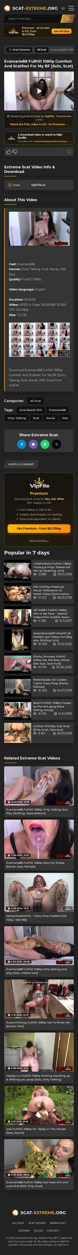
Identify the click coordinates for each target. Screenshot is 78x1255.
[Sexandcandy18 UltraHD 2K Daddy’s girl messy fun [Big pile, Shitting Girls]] (17, 639)
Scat (36, 418)
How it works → (39, 540)
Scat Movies (37, 1223)
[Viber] (33, 444)
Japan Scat (58, 1223)
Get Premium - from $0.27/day (39, 528)
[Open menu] (71, 8)
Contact (53, 1230)
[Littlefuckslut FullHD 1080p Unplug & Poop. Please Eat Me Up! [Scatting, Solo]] (17, 570)
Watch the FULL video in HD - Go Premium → (39, 124)
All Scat (41, 49)
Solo (65, 418)
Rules (38, 1230)
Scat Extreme (21, 49)
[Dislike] (14, 151)
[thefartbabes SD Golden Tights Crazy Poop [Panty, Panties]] (17, 686)
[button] (62, 8)
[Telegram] (21, 444)
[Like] (8, 151)
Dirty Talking (17, 418)
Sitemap (24, 1230)
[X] (56, 444)
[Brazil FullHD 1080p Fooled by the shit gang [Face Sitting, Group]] (17, 709)
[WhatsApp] (45, 444)
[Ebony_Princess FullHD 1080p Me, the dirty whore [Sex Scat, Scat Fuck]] (17, 663)
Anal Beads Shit (31, 410)
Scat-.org (34, 8)
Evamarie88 (57, 410)
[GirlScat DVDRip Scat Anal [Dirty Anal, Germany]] (17, 732)
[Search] (67, 19)
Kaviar (50, 418)
